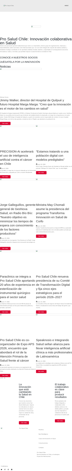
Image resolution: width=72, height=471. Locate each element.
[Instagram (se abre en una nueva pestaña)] (10, 3)
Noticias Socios (4, 97)
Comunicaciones (43, 443)
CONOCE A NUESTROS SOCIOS (19, 57)
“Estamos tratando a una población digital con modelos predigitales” (52, 155)
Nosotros (41, 429)
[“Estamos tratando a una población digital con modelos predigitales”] (54, 137)
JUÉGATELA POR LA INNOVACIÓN (20, 62)
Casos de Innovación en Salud (47, 438)
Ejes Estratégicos (43, 434)
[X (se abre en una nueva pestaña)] (5, 3)
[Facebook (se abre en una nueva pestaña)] (8, 3)
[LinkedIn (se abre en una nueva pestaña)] (13, 3)
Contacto (41, 447)
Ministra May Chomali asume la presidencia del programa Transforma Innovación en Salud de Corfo (52, 213)
